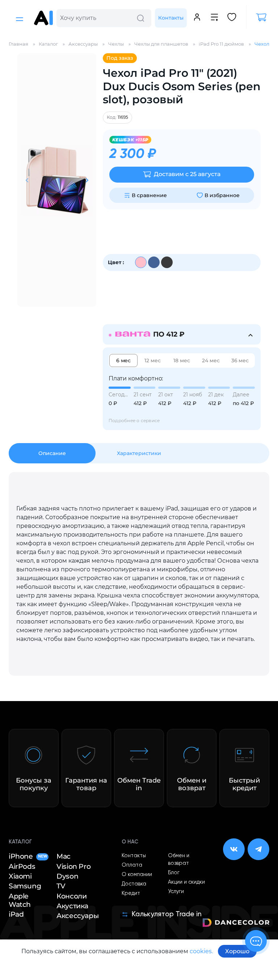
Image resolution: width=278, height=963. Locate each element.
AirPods (22, 866)
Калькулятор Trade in (167, 914)
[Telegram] (258, 849)
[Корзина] (257, 17)
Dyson (67, 876)
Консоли (71, 896)
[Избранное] (232, 18)
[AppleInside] (43, 18)
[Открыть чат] (256, 941)
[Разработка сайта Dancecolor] (235, 923)
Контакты (171, 17)
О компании (137, 874)
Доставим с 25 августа (187, 174)
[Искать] (140, 18)
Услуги (176, 891)
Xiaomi (20, 876)
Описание (52, 453)
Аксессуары (77, 916)
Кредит (131, 893)
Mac (63, 856)
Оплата (132, 865)
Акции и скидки (186, 882)
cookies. (201, 951)
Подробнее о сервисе (134, 420)
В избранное (222, 195)
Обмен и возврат (178, 859)
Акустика (72, 906)
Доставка (134, 884)
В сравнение (149, 195)
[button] (87, 180)
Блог (174, 872)
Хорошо (237, 951)
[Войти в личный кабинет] (197, 18)
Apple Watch (20, 900)
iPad (16, 914)
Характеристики (139, 453)
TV (60, 886)
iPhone (28, 856)
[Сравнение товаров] (214, 18)
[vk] (234, 849)
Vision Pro (73, 866)
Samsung (25, 886)
